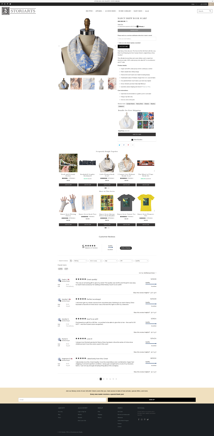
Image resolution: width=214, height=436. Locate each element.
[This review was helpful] (151, 293)
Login (204, 4)
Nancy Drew (139, 103)
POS (67, 432)
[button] (90, 11)
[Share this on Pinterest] (128, 145)
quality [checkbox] (60, 269)
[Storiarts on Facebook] (2, 4)
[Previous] (59, 46)
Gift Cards (120, 411)
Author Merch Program (123, 420)
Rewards (80, 417)
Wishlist (80, 414)
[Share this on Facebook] (124, 145)
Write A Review (126, 248)
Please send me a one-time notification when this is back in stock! (135, 35)
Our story (60, 411)
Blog (59, 414)
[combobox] (204, 11)
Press (59, 417)
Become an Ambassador (124, 414)
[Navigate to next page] (116, 379)
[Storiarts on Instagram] (4, 4)
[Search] (210, 11)
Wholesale (120, 417)
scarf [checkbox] (66, 269)
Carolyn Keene (131, 103)
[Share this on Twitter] (119, 145)
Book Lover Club (82, 420)
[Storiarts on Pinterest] (7, 4)
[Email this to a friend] (133, 145)
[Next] (115, 46)
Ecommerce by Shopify (76, 432)
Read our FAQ (146, 86)
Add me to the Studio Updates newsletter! (130, 43)
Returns (100, 417)
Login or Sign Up (82, 411)
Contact (119, 426)
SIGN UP (152, 399)
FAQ (99, 411)
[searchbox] (63, 261)
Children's (121, 106)
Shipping (100, 414)
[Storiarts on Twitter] (10, 4)
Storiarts (64, 432)
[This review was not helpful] (154, 293)
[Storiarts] (19, 11)
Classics (147, 103)
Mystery (153, 103)
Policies (120, 423)
